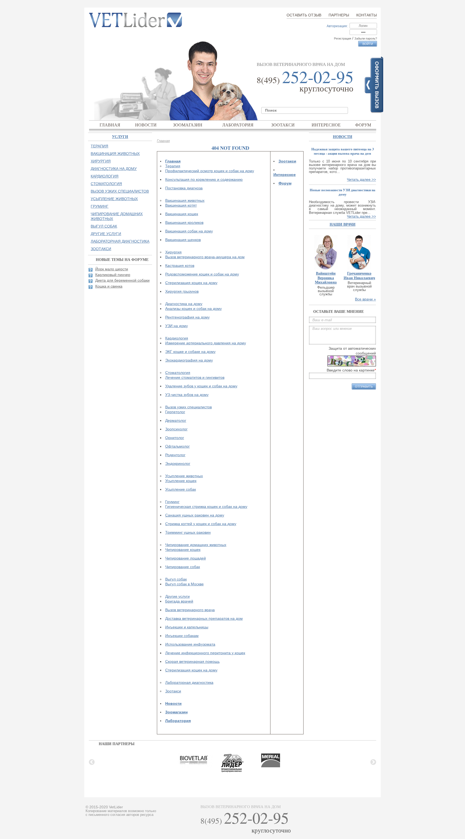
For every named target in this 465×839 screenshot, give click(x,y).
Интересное (326, 124)
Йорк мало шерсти (111, 269)
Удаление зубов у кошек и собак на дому (201, 386)
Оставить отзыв (304, 15)
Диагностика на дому (183, 304)
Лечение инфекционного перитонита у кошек (205, 653)
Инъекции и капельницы (186, 627)
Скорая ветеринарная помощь (192, 661)
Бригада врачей (179, 601)
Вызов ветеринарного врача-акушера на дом (205, 257)
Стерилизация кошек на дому (191, 283)
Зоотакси (283, 124)
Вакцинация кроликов (184, 222)
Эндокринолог (177, 463)
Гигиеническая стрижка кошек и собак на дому (206, 506)
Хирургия (173, 252)
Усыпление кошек (180, 481)
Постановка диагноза (184, 188)
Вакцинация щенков (183, 240)
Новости (146, 124)
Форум (363, 124)
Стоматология (177, 372)
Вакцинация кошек (181, 214)
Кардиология (176, 338)
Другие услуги (177, 596)
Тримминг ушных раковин (188, 532)
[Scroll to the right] (373, 762)
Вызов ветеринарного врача (190, 610)
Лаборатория (237, 124)
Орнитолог (174, 438)
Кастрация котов (179, 265)
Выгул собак (176, 579)
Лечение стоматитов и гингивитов (194, 377)
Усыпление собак (180, 489)
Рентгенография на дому (187, 317)
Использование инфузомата (190, 644)
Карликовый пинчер (112, 274)
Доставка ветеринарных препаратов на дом (204, 618)
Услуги (120, 136)
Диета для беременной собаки (122, 280)
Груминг (172, 502)
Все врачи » (365, 299)
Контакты (366, 15)
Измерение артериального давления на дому (205, 343)
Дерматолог (175, 420)
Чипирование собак (182, 567)
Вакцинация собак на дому (189, 231)
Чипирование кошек (182, 549)
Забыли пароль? (365, 38)
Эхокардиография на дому (189, 360)
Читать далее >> (361, 179)
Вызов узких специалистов (188, 407)
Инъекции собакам (182, 635)
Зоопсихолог (176, 429)
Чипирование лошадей (185, 558)
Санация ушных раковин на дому (194, 515)
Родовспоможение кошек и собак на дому (202, 274)
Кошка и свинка (108, 286)
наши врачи (342, 224)
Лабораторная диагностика (189, 682)
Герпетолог (175, 412)
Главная (110, 124)
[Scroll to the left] (92, 762)
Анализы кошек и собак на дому (193, 308)
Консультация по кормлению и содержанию (204, 179)
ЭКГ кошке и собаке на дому (190, 351)
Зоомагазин (187, 124)
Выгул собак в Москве (184, 584)
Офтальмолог (177, 446)
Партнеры (339, 15)
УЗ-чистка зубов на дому (187, 394)
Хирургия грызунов (182, 291)
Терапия (172, 166)
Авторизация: (337, 26)
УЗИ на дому (176, 326)
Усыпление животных (184, 476)
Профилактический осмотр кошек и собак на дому (209, 171)
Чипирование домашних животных (195, 545)
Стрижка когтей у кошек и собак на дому (200, 524)
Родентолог (175, 455)
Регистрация (342, 38)
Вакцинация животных (185, 200)
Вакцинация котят (181, 205)
